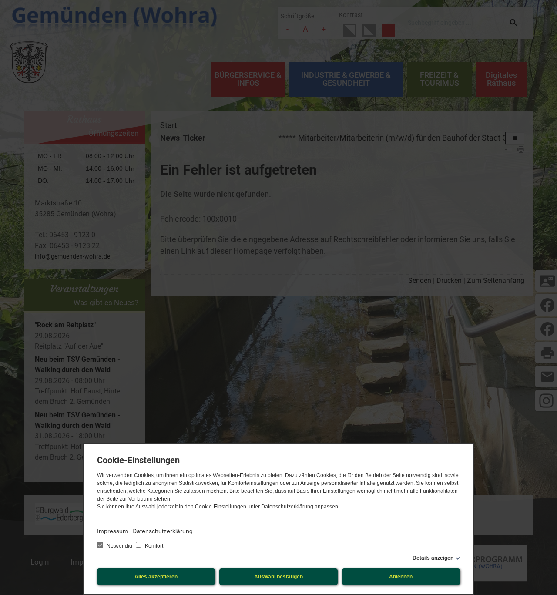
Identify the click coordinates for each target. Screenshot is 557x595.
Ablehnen (401, 577)
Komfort (153, 546)
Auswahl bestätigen (278, 577)
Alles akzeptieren (156, 577)
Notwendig (119, 546)
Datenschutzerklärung (162, 531)
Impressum (112, 531)
